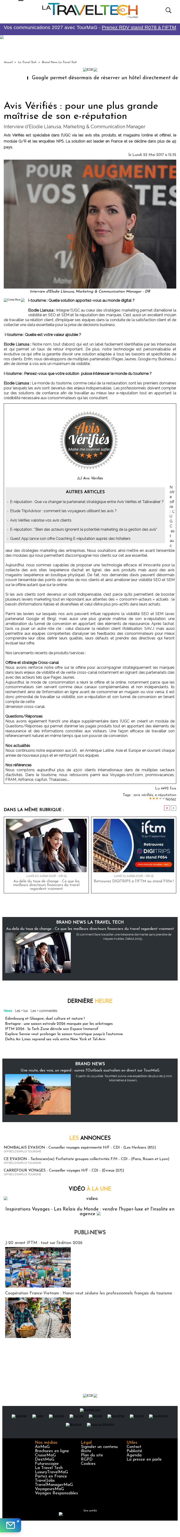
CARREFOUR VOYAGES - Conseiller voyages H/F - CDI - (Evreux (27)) (64, 1170)
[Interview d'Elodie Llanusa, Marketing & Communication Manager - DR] (90, 161)
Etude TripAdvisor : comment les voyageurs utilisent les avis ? (63, 511)
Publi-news (90, 1233)
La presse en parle (144, 1460)
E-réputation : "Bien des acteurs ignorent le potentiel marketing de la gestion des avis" (83, 529)
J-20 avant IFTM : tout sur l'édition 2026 (43, 1243)
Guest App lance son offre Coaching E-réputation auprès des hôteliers (70, 538)
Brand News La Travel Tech (59, 62)
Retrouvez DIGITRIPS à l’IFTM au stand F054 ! (134, 881)
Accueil (8, 62)
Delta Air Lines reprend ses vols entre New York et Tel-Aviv (55, 1039)
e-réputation (165, 795)
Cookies (88, 1464)
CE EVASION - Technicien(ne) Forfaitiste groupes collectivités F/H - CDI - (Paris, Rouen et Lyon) (86, 1159)
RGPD (87, 1460)
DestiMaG (44, 1460)
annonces (90, 1138)
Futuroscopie (47, 1464)
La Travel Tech (27, 62)
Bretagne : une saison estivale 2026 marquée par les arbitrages (59, 1024)
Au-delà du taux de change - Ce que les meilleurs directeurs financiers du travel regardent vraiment (46, 885)
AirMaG (42, 1447)
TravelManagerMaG (54, 1485)
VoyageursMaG (49, 1489)
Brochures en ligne (52, 1451)
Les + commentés (44, 1011)
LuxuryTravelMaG (51, 1472)
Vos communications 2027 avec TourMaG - (90, 27)
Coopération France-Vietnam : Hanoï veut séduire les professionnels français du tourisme (88, 1293)
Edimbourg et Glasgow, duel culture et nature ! (45, 1019)
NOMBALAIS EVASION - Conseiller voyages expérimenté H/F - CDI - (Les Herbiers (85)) (80, 1148)
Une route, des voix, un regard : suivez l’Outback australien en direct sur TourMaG (90, 1070)
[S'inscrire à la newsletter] (10, 1525)
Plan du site (92, 1455)
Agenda (134, 1455)
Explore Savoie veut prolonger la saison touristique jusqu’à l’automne (64, 1034)
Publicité (134, 1451)
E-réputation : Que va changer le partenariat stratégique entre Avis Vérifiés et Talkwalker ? (87, 502)
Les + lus (21, 1011)
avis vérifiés (143, 795)
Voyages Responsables (56, 1493)
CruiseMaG (45, 1455)
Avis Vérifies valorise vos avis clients (40, 520)
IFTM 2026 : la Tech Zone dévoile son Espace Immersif (51, 1029)
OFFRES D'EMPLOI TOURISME (22, 1151)
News (8, 1011)
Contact (134, 1447)
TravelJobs (45, 1481)
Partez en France (51, 1476)
